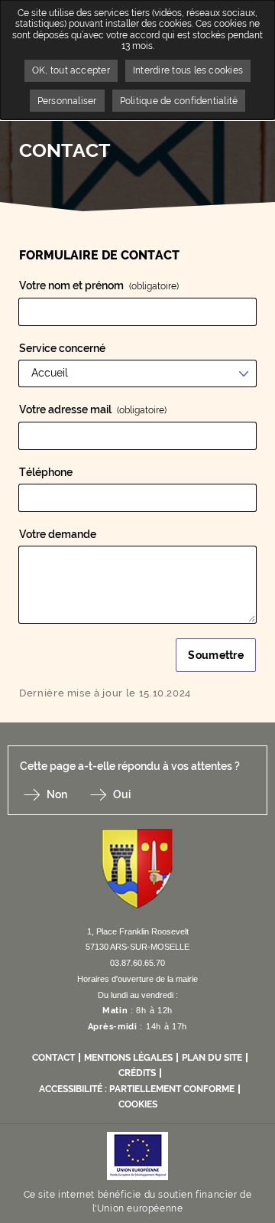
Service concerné (62, 348)
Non (57, 794)
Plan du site (212, 1057)
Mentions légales (128, 1057)
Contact (53, 1057)
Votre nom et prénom (99, 285)
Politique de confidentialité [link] (179, 101)
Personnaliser (67, 101)
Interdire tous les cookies (188, 70)
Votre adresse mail (93, 409)
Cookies (137, 1104)
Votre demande (57, 534)
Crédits (137, 1073)
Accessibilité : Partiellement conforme (137, 1089)
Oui (122, 794)
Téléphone (46, 472)
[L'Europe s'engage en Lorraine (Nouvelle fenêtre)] (137, 1155)
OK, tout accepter (71, 70)
